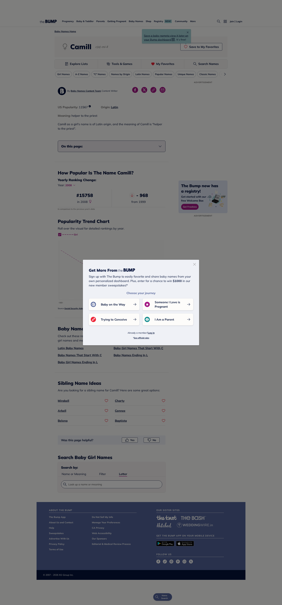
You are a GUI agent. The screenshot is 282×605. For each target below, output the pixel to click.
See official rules (141, 338)
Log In (151, 332)
